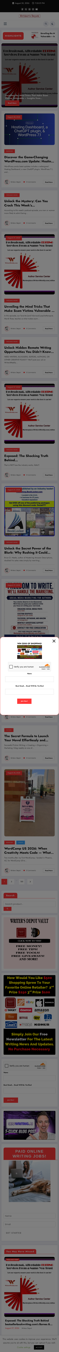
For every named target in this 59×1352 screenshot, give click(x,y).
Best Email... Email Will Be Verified (30, 686)
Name (29, 673)
